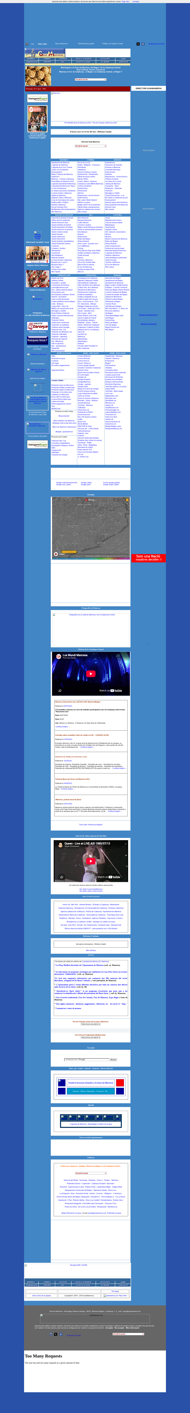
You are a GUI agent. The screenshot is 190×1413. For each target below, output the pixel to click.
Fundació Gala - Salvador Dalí (109, 925)
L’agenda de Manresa (59, 165)
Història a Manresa (58, 205)
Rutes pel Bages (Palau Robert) (117, 290)
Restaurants (82, 191)
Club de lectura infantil (113, 223)
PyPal (53, 404)
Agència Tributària (99, 918)
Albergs (93, 304)
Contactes (55, 246)
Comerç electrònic (85, 186)
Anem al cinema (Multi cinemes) (90, 230)
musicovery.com (84, 415)
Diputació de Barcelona (87, 290)
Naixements (56, 251)
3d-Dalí (80, 925)
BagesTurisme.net (112, 327)
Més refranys (91, 950)
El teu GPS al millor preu (60, 397)
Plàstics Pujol (90, 1187)
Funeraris (108, 191)
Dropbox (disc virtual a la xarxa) (90, 440)
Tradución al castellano (60, 325)
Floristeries (82, 167)
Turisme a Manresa (85, 260)
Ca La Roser (120, 1197)
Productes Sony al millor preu (62, 385)
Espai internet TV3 (85, 450)
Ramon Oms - (118, 1200)
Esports (81, 234)
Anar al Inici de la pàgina (41, 1296)
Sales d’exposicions (112, 246)
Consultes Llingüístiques (60, 443)
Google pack (86, 485)
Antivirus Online (57, 280)
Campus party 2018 (112, 375)
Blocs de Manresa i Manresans (64, 427)
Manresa (59, 341)
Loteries (81, 436)
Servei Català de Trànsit (87, 318)
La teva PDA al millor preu (61, 399)
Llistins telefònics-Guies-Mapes (63, 302)
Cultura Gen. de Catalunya (88, 287)
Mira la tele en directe (86, 265)
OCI (90, 215)
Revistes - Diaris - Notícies (88, 400)
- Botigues (107, 1193)
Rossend (63, 1187)
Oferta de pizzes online (86, 177)
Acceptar (110, 1328)
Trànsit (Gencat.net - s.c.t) (114, 195)
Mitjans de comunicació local (62, 308)
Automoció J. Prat (64, 1200)
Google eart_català (63, 485)
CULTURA (117, 215)
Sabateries (82, 170)
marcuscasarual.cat (112, 422)
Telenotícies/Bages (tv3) (114, 316)
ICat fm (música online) (86, 391)
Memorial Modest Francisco (115, 251)
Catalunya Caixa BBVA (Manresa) (90, 184)
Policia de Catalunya (94, 912)
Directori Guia (110, 207)
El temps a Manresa (112, 167)
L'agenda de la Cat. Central (61, 167)
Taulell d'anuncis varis (59, 223)
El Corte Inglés (83, 375)
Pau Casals (82, 313)
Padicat (81, 344)
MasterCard (55, 409)
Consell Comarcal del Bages (116, 292)
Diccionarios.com (58, 292)
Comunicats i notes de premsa (68, 1008)
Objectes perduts (57, 258)
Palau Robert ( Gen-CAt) (87, 316)
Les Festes (82, 308)
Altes (53, 356)
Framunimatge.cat (112, 410)
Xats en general (57, 344)
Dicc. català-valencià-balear (62, 290)
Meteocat (81, 337)
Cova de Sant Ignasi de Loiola (62, 200)
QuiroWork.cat (110, 400)
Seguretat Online (57, 370)
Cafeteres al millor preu (60, 395)
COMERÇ (91, 160)
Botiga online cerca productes (89, 205)
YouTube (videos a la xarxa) (115, 387)
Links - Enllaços (57, 304)
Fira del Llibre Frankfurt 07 (88, 346)
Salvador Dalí (89, 311)
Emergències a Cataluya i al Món (79, 922)
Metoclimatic (82, 339)
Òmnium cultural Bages (114, 299)
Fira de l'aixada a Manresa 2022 (104, 123)
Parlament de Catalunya (87, 292)
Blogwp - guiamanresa (64, 432)
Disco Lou (112, 1190)
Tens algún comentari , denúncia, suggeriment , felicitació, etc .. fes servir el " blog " (91, 1004)
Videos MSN (110, 389)
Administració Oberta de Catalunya (72, 915)
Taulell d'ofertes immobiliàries (62, 241)
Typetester (55, 348)
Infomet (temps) (85, 905)
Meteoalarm (114, 905)
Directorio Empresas (113, 384)
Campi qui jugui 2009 (86, 269)
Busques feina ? (57, 265)
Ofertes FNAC (83, 179)
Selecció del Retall (71, 1180)
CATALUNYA (91, 275)
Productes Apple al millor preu (62, 390)
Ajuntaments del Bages (114, 280)
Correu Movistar (84, 358)
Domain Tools (83, 370)
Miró (89, 313)
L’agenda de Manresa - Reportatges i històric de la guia (91, 1124)
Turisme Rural (110, 304)
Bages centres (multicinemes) (116, 285)
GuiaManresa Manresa (37, 383)
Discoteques (82, 232)
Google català (86, 483)
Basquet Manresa (84, 220)
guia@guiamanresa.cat (97, 1213)
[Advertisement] (95, 20)
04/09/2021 (68, 783)
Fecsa (78, 918)
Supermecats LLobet (76, 1187)
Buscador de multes (85, 447)
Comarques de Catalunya (87, 278)
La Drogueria (65, 1193)
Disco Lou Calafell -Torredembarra (99, 1200)
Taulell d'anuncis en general (62, 230)
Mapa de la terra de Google (88, 389)
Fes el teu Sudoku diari (86, 262)
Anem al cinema (84, 396)
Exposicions (82, 237)
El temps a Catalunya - (101, 905)
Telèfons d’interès (112, 179)
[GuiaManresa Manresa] (37, 390)
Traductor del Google (59, 455)
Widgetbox (93, 445)
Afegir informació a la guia (71, 1213)
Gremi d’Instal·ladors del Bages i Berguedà (73, 1197)
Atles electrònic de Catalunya (89, 285)
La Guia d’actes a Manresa (61, 193)
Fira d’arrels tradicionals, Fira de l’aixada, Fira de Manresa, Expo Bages (87, 997)
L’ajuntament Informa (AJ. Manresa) (95, 962)
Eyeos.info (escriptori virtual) (88, 373)
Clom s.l (100, 1180)
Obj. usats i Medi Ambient (87, 200)
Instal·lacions (83, 198)
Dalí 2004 (72, 925)
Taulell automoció (58, 237)
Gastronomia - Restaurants (88, 174)
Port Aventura (88, 302)
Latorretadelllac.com (113, 412)
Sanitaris (108, 174)
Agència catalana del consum (89, 209)
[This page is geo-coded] (115, 1292)
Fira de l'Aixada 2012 (59, 207)
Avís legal (55, 363)
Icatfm (80, 419)
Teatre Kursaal (83, 255)
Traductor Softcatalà (59, 334)
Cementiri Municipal (112, 170)
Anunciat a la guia (58, 358)
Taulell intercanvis (58, 239)
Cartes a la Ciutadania (59, 170)
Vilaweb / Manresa (112, 358)
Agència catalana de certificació (73, 912)
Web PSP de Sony (85, 426)
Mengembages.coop (113, 426)
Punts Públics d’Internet (60, 313)
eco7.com (109, 394)
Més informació (132, 1328)
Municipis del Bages (113, 278)
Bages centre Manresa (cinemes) (90, 227)
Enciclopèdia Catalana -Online (63, 295)
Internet (80, 193)
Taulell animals (57, 234)
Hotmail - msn (83, 433)
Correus (119, 918)
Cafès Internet (83, 223)
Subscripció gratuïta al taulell (62, 218)
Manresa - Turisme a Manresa (62, 179)
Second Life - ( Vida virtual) (88, 429)
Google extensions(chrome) (66, 483)
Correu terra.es (83, 361)
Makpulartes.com (111, 396)
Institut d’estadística (85, 295)
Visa (53, 406)
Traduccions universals (60, 323)
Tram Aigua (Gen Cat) (115, 915)
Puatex (107, 1180)
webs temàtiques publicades (116, 258)
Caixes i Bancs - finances (87, 181)
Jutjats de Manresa (58, 195)
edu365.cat (82, 334)
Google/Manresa (84, 382)
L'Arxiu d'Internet (84, 356)
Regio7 (108, 363)
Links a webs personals (60, 299)
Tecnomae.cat (110, 415)
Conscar (99, 1193)
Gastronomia (82, 188)
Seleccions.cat (83, 410)
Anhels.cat (109, 419)
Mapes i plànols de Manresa (62, 174)
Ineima (92, 1193)
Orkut (80, 445)
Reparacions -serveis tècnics (89, 195)
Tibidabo (108, 368)
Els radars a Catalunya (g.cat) (116, 198)
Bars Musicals (83, 218)
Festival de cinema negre (114, 248)
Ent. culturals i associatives (115, 232)
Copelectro (86, 1184)
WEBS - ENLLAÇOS (91, 353)
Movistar (71, 918)
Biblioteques (110, 225)
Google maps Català (111, 485)
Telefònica (63, 918)
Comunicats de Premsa (60, 285)
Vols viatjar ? (56, 267)
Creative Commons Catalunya (89, 368)
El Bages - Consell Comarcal (116, 287)
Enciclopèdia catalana (86, 320)
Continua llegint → (62, 727)
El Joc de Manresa (85, 267)
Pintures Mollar (78, 1200)
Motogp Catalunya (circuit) (88, 306)
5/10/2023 (68, 761)
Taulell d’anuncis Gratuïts (80, 1083)
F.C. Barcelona (83, 304)
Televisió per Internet (59, 339)
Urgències (55, 177)
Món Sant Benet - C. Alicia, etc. (116, 308)
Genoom (81, 438)
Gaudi (80, 311)
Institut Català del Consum (88, 299)
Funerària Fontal (82, 1193)
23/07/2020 (68, 804)
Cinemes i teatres (84, 225)
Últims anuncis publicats (60, 220)
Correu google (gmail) (86, 365)
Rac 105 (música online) (87, 417)
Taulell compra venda (59, 232)
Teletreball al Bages (112, 302)
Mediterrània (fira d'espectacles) (63, 209)
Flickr (85, 445)
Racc (80, 302)
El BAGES (117, 275)
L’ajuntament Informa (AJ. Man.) (63, 186)
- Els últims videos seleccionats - (91, 891)
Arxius (107, 218)
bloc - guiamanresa (58, 346)
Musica (80, 258)
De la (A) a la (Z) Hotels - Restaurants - (93, 1207)
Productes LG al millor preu (61, 392)
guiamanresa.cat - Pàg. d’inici (117, 1295)
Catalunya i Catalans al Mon (88, 327)
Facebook (81, 443)
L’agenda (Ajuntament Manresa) (63, 184)
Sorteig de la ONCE (85, 412)
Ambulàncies (110, 163)
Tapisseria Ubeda (100, 1190)
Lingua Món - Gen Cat (59, 306)
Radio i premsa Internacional (62, 316)
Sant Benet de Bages (113, 306)
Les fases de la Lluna (113, 181)
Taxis (117, 186)
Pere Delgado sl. (107, 1197)
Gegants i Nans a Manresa (61, 198)
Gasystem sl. (95, 1197)
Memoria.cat (110, 403)
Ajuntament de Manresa (60, 163)
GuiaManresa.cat (111, 408)
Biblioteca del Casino (113, 220)
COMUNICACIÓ (63, 275)
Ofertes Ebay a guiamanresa (88, 207)
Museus (108, 237)
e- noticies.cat (83, 457)
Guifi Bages (109, 318)
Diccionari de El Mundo (114, 377)
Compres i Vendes (58, 248)
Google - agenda (84, 384)
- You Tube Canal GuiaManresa (90, 889)
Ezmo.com (82, 422)
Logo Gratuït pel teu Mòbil (87, 394)
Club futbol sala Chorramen (92, 1203)
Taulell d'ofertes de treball (61, 225)
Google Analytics (84, 379)
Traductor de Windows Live (61, 332)
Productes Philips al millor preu (63, 388)
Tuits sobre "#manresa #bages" (91, 825)
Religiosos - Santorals (113, 188)
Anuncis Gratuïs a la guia (87, 172)
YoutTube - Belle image (114, 391)
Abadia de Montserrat (113, 297)
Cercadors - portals (58, 283)
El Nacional (109, 361)
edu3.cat (81, 332)
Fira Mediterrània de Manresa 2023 (77, 123)
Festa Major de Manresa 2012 (62, 181)
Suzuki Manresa (84, 403)
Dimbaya (92, 1180)
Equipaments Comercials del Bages (78, 1190)
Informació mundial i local (37, 242)
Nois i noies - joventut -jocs (88, 244)
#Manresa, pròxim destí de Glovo (68, 800)
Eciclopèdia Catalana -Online (62, 445)
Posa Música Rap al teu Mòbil (89, 251)
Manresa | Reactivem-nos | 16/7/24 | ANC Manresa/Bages (77, 702)
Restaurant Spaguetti (73, 1203)
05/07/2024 (68, 706)
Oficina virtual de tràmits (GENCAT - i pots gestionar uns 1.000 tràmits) (91, 929)
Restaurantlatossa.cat (113, 429)
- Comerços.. (117, 1193)
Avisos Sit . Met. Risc (70, 905)
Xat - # (53, 341)
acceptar (136, 2)
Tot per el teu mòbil (58, 269)
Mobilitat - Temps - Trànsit (87, 323)
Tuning (80, 248)
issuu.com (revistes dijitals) (88, 452)
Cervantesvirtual (111, 370)
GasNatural (86, 918)
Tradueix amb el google (60, 327)
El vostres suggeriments (60, 365)
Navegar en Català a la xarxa (104, 922)
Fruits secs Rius (111, 417)
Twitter (89, 443)
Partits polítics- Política (59, 202)
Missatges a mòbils (112, 193)
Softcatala (55, 318)
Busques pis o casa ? (59, 262)
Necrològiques (57, 255)
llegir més (125, 2)
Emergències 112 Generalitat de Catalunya (91, 908)
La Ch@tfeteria (83, 246)
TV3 (96, 302)
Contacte (54, 361)
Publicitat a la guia (114, 1213)
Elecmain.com (110, 398)
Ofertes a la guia (84, 202)
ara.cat (80, 454)
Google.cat (82, 377)
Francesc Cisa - (111, 1203)
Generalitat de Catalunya (87, 283)
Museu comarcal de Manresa (116, 239)
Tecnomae (83, 1180)
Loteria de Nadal (57, 401)
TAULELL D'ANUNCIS (64, 215)
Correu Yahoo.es (84, 363)
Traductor (55, 337)
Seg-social (111, 918)
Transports (109, 186)
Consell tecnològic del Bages (116, 295)
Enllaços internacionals (114, 382)
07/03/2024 (68, 739)
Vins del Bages (111, 325)
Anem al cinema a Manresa (88, 398)
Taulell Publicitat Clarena (60, 244)
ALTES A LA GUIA (64, 353)
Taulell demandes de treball (61, 227)
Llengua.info (56, 450)
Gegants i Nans (111, 230)
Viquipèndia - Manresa (114, 356)
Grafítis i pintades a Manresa (88, 253)
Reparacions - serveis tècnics (116, 177)
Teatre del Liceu (93, 308)
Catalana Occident (99, 1184)
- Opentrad (63, 337)
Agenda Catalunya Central (88, 280)
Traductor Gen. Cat (58, 330)
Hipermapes (82, 341)
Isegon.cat (109, 405)
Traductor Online (57, 320)
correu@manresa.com (59, 287)
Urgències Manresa (65, 908)
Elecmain (110, 1184)
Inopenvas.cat (110, 424)
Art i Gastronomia (90, 925)
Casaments (55, 253)
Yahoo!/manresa (84, 431)
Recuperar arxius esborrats (115, 373)
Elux (72, 1193)
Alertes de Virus (57, 278)
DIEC (53, 448)
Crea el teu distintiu (37, 392)
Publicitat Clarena (73, 1184)
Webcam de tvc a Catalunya (88, 330)
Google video (83, 387)
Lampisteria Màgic (104, 1187)
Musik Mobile (83, 424)
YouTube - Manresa (85, 405)
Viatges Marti (117, 1187)
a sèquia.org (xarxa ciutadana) (63, 191)
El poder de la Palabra (113, 379)
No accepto (120, 1328)
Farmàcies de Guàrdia (113, 165)
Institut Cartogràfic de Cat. (87, 297)
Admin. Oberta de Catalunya (88, 325)
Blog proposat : (64, 416)
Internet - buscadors (58, 297)
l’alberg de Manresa (112, 184)
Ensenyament (56, 172)
